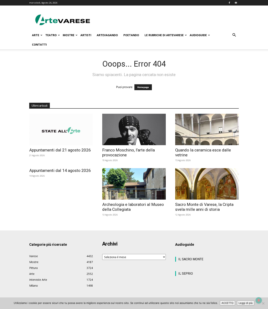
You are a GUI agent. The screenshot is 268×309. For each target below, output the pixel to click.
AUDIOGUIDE (198, 35)
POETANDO (131, 35)
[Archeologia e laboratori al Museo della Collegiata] (134, 184)
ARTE (35, 35)
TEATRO (51, 35)
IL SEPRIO (185, 273)
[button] (234, 35)
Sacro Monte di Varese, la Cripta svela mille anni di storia (204, 207)
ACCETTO (227, 302)
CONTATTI (39, 44)
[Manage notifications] (259, 300)
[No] (263, 303)
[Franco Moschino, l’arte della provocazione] (134, 129)
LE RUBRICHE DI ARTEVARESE (164, 35)
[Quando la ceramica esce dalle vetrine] (207, 129)
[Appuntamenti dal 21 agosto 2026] (61, 129)
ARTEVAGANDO (107, 35)
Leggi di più (246, 302)
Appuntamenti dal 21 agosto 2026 (60, 150)
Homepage (143, 87)
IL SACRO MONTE (190, 259)
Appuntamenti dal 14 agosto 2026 (60, 170)
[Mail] (236, 3)
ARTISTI (85, 35)
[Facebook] (229, 3)
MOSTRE (68, 35)
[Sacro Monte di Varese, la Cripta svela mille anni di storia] (207, 184)
